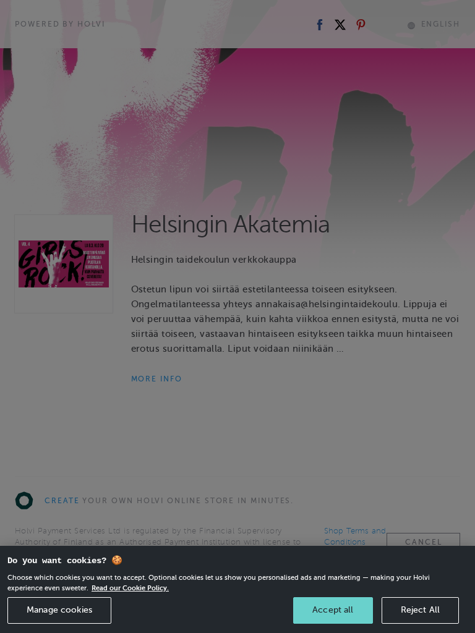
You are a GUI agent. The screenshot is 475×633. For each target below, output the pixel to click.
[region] (237, 589)
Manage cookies (59, 609)
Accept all (332, 609)
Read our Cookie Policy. (130, 588)
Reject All (420, 609)
